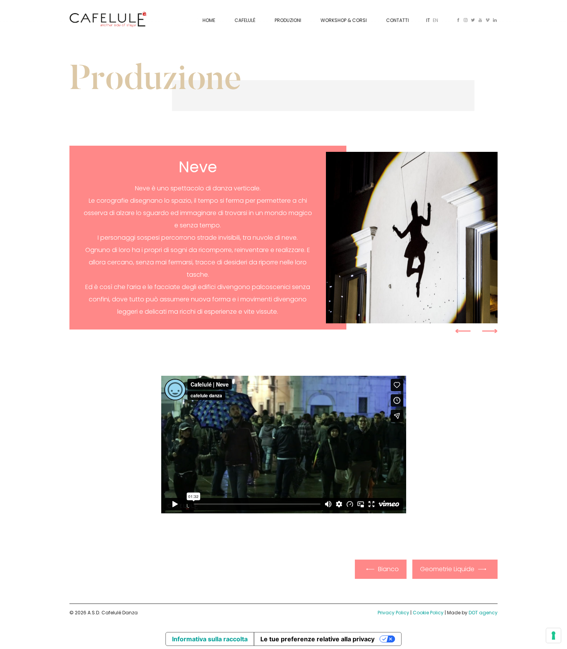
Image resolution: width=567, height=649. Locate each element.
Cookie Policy (428, 612)
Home (208, 20)
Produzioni (288, 20)
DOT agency (483, 612)
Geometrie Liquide (447, 569)
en (435, 20)
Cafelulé (245, 20)
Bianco (388, 569)
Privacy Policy (393, 612)
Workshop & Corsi (344, 20)
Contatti (397, 20)
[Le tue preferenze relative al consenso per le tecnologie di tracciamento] (553, 635)
